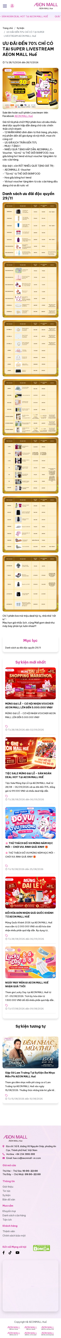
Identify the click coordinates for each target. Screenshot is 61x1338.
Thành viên (9, 1231)
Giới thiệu (8, 1186)
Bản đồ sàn (9, 1199)
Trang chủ (8, 28)
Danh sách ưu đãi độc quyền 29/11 (23, 647)
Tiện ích (7, 1219)
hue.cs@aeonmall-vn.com (27, 1158)
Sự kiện (20, 28)
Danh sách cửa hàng (14, 1215)
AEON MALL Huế (23, 116)
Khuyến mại (9, 1211)
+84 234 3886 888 (25, 1154)
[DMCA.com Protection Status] (41, 1247)
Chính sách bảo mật (14, 1235)
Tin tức (7, 1191)
